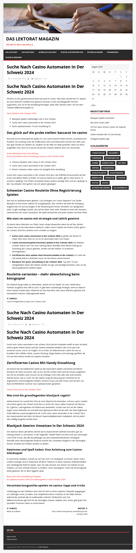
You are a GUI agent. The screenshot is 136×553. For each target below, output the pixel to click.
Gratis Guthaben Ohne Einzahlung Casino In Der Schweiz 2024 (35, 156)
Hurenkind (97, 158)
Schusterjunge (117, 173)
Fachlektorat (28, 52)
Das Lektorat (11, 52)
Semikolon (97, 178)
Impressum (11, 536)
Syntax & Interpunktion (72, 52)
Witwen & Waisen (95, 52)
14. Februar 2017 (17, 324)
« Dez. (93, 105)
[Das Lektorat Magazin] (68, 32)
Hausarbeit (114, 153)
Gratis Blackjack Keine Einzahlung (22, 153)
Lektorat (122, 163)
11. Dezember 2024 (18, 78)
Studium (121, 178)
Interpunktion (112, 158)
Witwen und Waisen (101, 188)
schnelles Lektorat (48, 52)
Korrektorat (108, 163)
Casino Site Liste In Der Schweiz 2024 (24, 389)
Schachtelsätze (99, 173)
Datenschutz (12, 539)
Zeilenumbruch (120, 188)
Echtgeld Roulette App (99, 139)
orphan (95, 168)
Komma (95, 163)
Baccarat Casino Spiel (99, 122)
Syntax (95, 183)
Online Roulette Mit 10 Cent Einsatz (105, 134)
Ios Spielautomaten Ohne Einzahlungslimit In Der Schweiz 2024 (36, 479)
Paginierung (112, 52)
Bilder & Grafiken (14, 57)
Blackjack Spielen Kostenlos (102, 118)
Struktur (109, 178)
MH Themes (43, 547)
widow (105, 183)
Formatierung (98, 153)
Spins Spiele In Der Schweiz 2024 (21, 113)
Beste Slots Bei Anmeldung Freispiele (24, 476)
